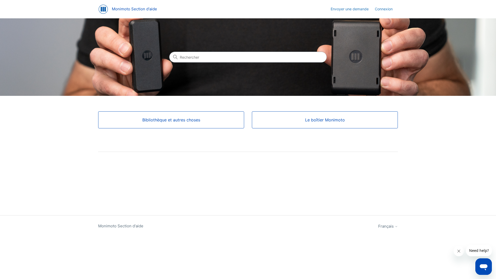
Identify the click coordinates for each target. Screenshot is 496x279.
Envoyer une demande (350, 9)
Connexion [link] (384, 9)
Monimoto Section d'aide (120, 225)
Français (386, 226)
